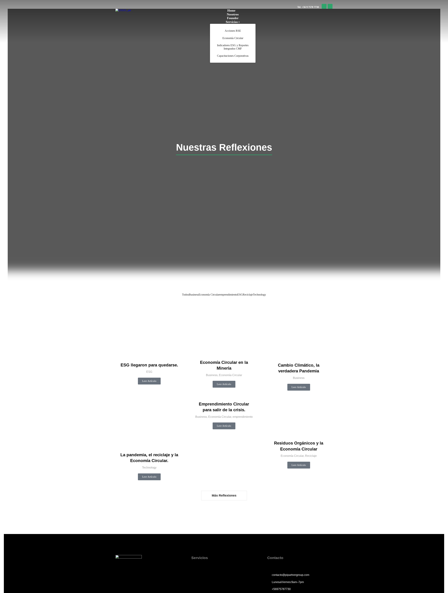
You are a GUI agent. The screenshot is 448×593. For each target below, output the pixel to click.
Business (194, 294)
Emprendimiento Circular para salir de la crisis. (224, 407)
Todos (185, 294)
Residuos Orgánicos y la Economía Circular (298, 446)
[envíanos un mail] (330, 6)
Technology (259, 294)
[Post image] (149, 334)
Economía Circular (209, 294)
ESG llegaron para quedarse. (149, 365)
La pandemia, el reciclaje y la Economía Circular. (149, 457)
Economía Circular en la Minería (224, 365)
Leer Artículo (149, 381)
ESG (240, 294)
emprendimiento (228, 294)
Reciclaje (248, 294)
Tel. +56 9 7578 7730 (308, 7)
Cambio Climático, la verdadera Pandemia (298, 368)
